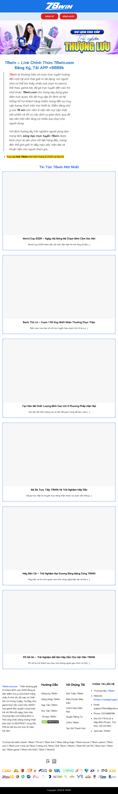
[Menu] (4, 6)
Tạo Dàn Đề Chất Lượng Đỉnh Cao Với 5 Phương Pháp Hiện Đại (59, 405)
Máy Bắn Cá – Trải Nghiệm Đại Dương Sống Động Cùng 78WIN (59, 573)
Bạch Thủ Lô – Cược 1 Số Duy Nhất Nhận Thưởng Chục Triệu (59, 322)
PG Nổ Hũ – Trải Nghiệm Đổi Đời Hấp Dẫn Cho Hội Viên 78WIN (59, 657)
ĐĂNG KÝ (49, 16)
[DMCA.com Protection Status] (50, 721)
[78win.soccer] (59, 6)
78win (31, 742)
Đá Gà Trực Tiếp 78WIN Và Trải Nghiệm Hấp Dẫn (59, 489)
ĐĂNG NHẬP (68, 16)
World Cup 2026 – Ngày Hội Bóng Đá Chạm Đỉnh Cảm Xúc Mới (59, 238)
